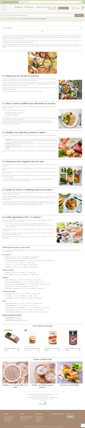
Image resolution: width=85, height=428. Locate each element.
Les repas (19, 18)
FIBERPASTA (27, 346)
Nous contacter (7, 421)
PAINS (54, 7)
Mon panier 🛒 (53, 9)
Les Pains (6, 346)
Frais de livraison (24, 419)
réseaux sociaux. (50, 395)
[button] (80, 27)
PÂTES (43, 7)
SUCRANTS (49, 7)
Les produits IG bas (11, 18)
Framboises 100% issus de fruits (73, 348)
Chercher (80, 2)
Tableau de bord (39, 416)
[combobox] (37, 15)
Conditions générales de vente (26, 416)
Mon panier (38, 421)
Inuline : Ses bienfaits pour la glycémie (42, 386)
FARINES (38, 7)
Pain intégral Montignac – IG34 (12, 348)
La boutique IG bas (40, 419)
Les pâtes (32, 346)
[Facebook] (68, 417)
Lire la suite (18, 350)
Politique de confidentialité (26, 418)
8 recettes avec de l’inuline (69, 385)
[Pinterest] (73, 417)
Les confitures (67, 346)
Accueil (3, 18)
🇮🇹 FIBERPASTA (19, 7)
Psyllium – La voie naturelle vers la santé (15, 386)
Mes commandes (39, 418)
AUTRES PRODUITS (29, 7)
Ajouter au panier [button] (38, 350)
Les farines (53, 346)
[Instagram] (70, 417)
